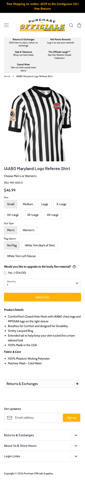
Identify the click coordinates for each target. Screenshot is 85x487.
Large (44, 204)
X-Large (61, 204)
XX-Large (13, 215)
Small (10, 204)
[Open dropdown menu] (76, 435)
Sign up (71, 417)
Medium (28, 204)
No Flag (12, 245)
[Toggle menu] (6, 25)
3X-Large (33, 215)
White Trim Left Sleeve (21, 256)
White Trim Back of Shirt (40, 245)
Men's (10, 230)
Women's (28, 230)
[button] (42, 384)
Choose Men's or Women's (20, 176)
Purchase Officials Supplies (38, 473)
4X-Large (53, 215)
